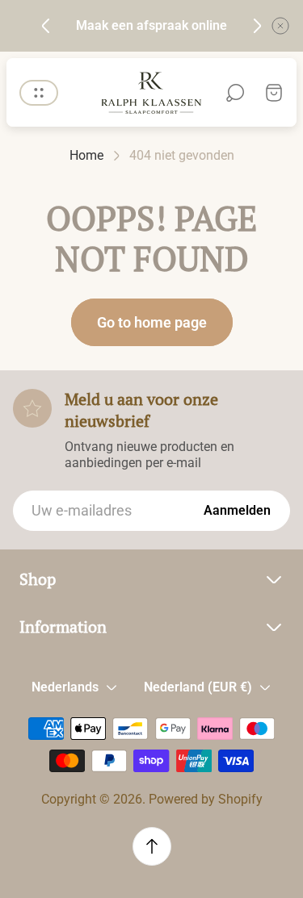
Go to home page (152, 322)
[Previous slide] (46, 26)
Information (63, 626)
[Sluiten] (280, 26)
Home (86, 155)
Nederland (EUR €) (198, 687)
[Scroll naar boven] (152, 846)
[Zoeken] (235, 93)
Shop (37, 579)
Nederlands (65, 687)
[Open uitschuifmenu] (38, 93)
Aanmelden (237, 510)
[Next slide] (257, 26)
